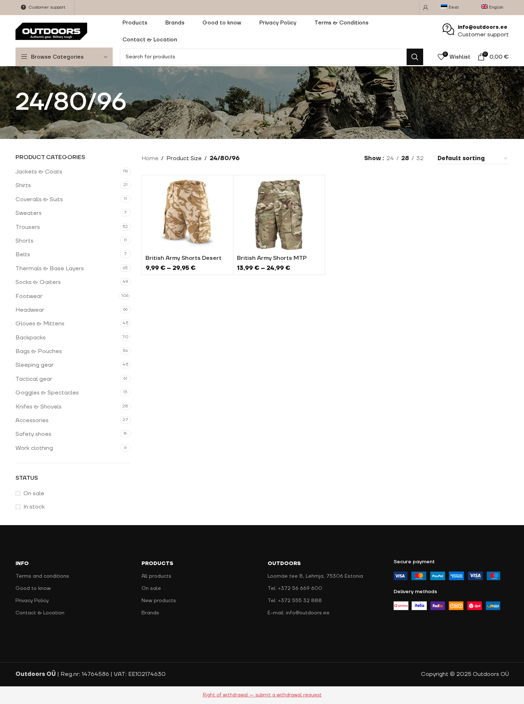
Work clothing (34, 448)
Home (150, 158)
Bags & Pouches (38, 351)
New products (159, 600)
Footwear (28, 296)
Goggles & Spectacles (47, 392)
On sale (33, 493)
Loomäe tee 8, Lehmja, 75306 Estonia (315, 576)
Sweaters (28, 213)
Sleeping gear (34, 365)
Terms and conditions (42, 576)
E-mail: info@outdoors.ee (299, 613)
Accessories (32, 420)
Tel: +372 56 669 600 (295, 588)
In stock (34, 506)
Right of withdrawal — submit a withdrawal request (262, 695)
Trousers (27, 227)
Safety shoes (33, 434)
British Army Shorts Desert (183, 258)
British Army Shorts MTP (272, 258)
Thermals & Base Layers (49, 268)
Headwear (29, 309)
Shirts (23, 185)
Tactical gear (33, 379)
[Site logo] (51, 31)
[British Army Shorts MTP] (279, 215)
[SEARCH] (415, 57)
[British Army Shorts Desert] (187, 215)
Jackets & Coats (38, 171)
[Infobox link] (476, 31)
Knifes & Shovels (38, 406)
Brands (150, 613)
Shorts (24, 240)
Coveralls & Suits (39, 199)
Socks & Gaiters (38, 282)
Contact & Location (39, 613)
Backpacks (30, 337)
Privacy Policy (32, 600)
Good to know (33, 588)
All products (156, 576)
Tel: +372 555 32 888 (295, 600)
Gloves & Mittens (39, 323)
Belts (22, 254)
